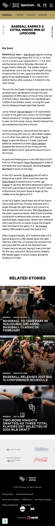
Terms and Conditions (10, 500)
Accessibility (26, 505)
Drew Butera (8, 181)
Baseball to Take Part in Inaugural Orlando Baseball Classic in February (25, 326)
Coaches (31, 15)
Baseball (7, 317)
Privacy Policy (7, 494)
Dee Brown (29, 54)
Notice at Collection (10, 505)
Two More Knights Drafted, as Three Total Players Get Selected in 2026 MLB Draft (25, 425)
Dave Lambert (39, 143)
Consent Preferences (24, 494)
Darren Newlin (24, 111)
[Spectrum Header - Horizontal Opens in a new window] (28, 5)
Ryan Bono (28, 175)
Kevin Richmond (32, 162)
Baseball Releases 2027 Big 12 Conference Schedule (27, 378)
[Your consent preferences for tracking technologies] (5, 521)
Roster (20, 15)
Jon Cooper (41, 226)
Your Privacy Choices (42, 500)
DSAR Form (26, 500)
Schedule (42, 15)
